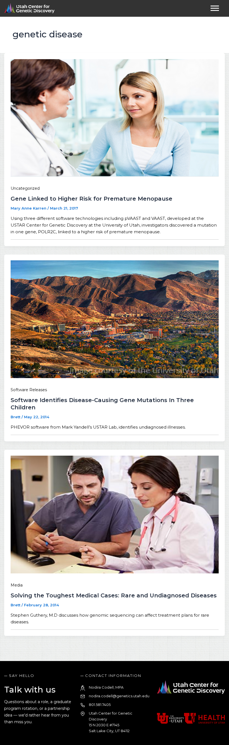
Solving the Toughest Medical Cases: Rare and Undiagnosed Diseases (114, 595)
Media (17, 585)
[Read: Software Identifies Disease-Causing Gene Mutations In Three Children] (114, 376)
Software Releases (29, 389)
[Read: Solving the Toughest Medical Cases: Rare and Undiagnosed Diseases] (114, 572)
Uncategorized (25, 188)
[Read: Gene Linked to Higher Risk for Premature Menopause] (114, 175)
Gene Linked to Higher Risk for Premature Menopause (91, 198)
